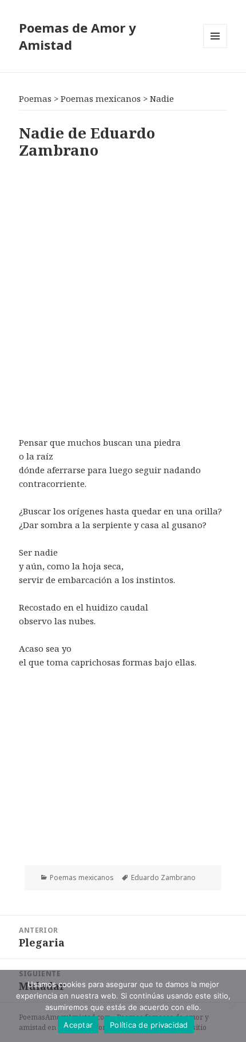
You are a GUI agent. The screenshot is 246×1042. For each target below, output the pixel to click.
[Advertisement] (123, 295)
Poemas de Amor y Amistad (77, 36)
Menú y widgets (215, 47)
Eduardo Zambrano (163, 877)
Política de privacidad (149, 1024)
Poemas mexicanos (82, 877)
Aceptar (78, 1024)
